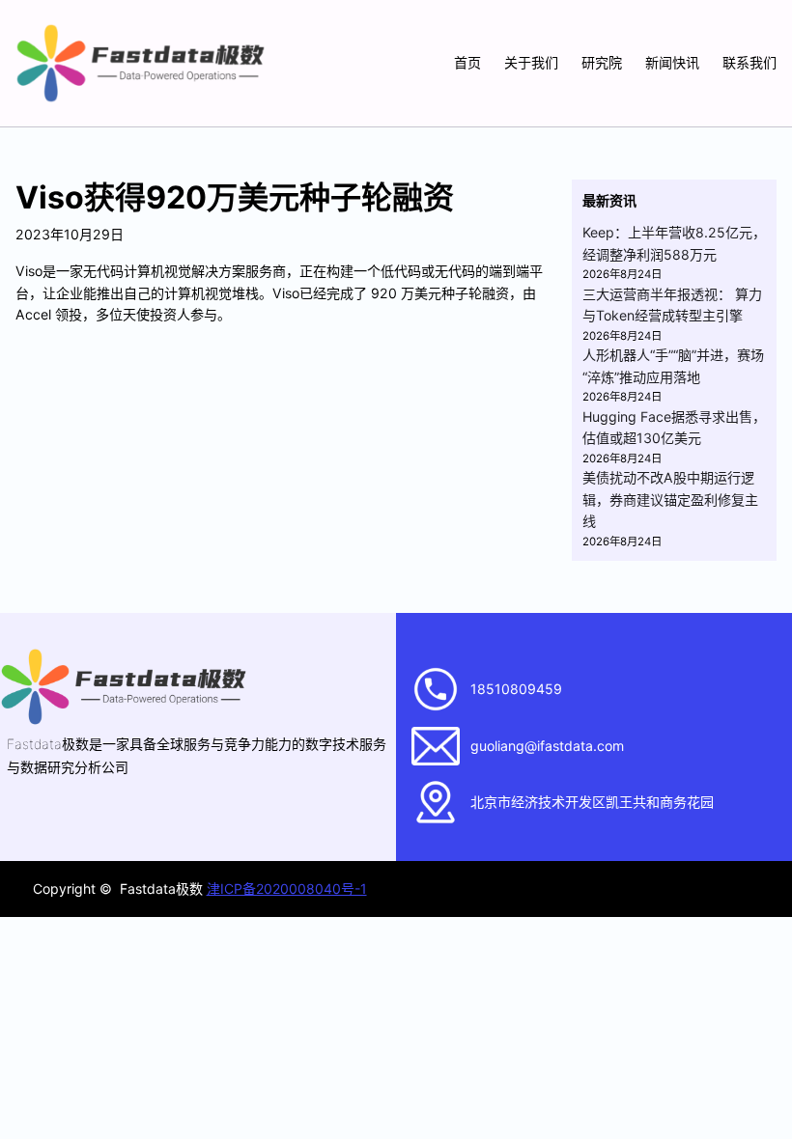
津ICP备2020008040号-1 (287, 888)
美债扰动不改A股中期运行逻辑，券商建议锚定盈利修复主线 (670, 499)
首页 (467, 62)
